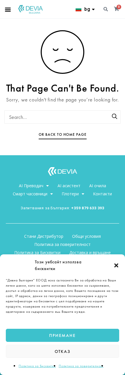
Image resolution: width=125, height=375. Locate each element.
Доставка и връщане (90, 252)
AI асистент (69, 185)
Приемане (62, 335)
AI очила (97, 185)
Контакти (102, 194)
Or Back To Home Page (63, 134)
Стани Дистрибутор (43, 236)
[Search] (115, 117)
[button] (116, 265)
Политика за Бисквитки (37, 366)
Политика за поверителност (81, 366)
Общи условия (86, 236)
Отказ (63, 351)
